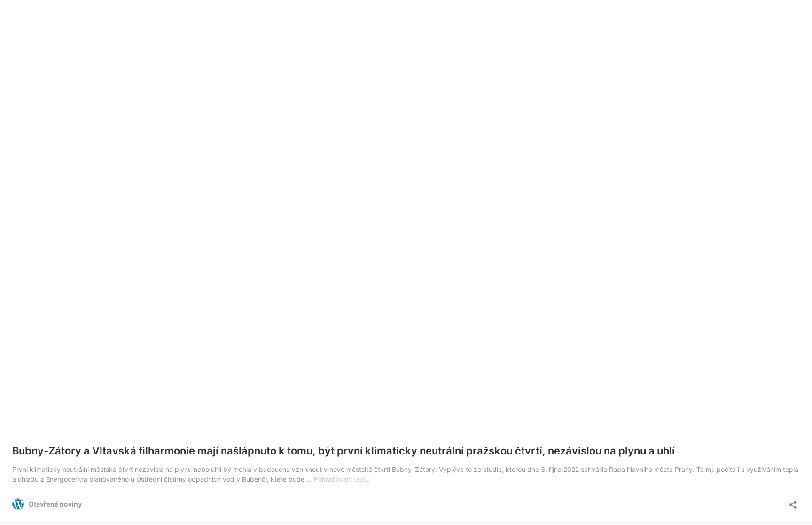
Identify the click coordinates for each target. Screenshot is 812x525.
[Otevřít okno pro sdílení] (793, 501)
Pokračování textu (342, 479)
